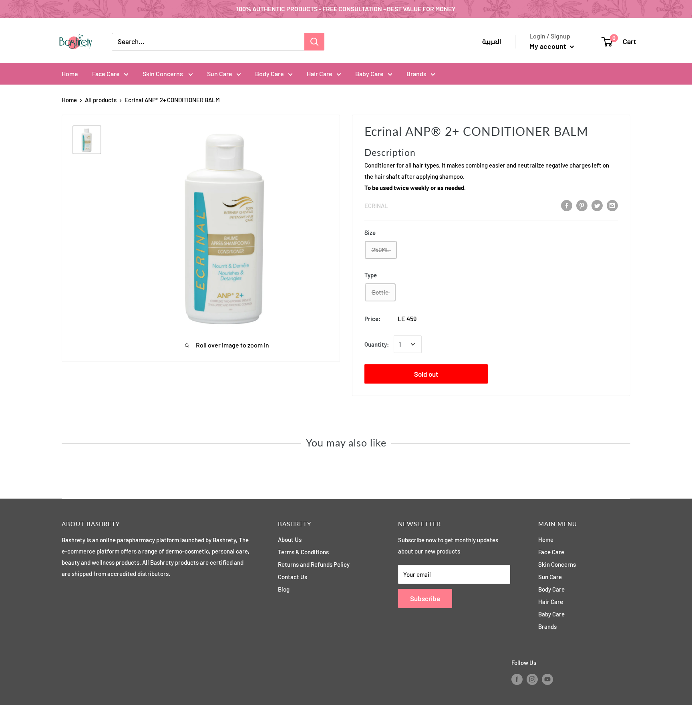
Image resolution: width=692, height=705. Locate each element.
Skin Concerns (163, 73)
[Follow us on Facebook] (517, 679)
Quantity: (376, 344)
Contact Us (292, 576)
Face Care (106, 73)
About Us (290, 539)
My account (548, 46)
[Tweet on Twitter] (597, 205)
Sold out (426, 374)
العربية (491, 41)
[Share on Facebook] (566, 205)
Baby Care (369, 73)
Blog (284, 589)
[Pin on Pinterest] (581, 205)
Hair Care (319, 73)
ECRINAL (376, 205)
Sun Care (219, 73)
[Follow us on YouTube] (547, 679)
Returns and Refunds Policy (314, 564)
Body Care (269, 73)
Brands (416, 73)
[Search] (314, 42)
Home (70, 73)
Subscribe (425, 598)
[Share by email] (612, 205)
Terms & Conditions (303, 552)
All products (101, 99)
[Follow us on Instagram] (532, 679)
